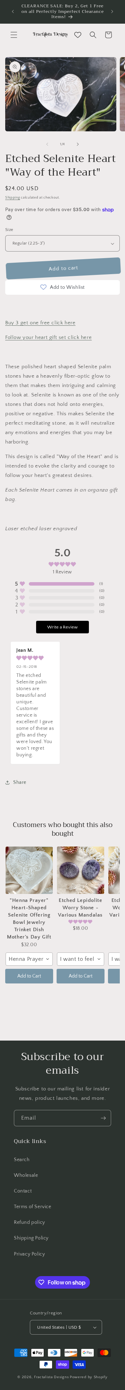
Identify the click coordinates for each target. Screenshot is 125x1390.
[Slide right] (77, 144)
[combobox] (29, 959)
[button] (14, 35)
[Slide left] (47, 144)
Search (22, 1160)
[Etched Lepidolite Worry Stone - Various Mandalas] (80, 870)
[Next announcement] (112, 11)
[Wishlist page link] (77, 34)
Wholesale (26, 1175)
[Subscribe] (103, 1118)
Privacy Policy (29, 1254)
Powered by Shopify (89, 1377)
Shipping (12, 198)
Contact (23, 1191)
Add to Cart (29, 976)
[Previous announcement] (12, 11)
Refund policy (29, 1222)
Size (9, 229)
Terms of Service (32, 1207)
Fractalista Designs (51, 1377)
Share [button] (19, 782)
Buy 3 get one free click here (40, 323)
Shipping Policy (31, 1238)
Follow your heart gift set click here (48, 337)
